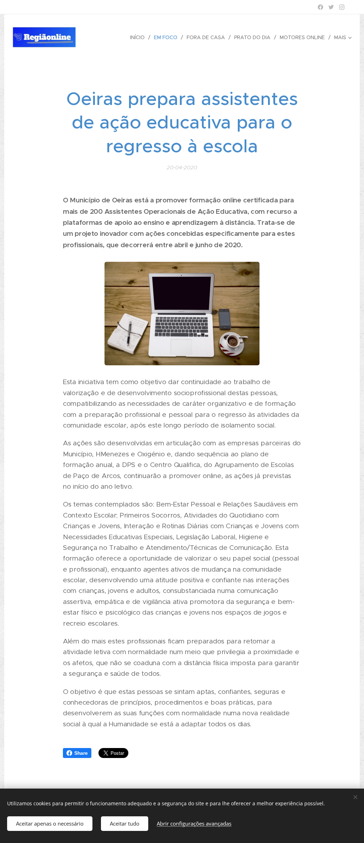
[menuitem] (139, 37)
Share (81, 753)
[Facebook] (320, 7)
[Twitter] (331, 7)
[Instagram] (341, 7)
